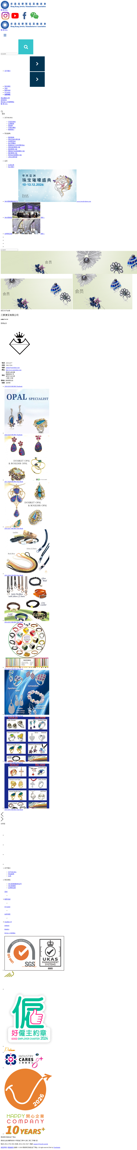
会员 (9, 876)
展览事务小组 (12, 149)
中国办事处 (12, 127)
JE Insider (7, 92)
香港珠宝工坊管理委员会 (16, 145)
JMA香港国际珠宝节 (15, 884)
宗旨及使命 (12, 121)
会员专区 (7, 94)
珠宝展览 (7, 86)
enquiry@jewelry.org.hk (41, 1144)
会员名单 (11, 165)
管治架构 (11, 874)
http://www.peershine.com (13, 370)
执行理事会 (12, 143)
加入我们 (11, 167)
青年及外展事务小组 (15, 155)
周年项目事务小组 (14, 147)
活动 (5, 88)
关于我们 (7, 71)
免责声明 (4, 1147)
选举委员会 (12, 141)
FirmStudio (57, 1147)
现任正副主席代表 (14, 139)
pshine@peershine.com (13, 367)
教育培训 (7, 90)
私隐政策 (11, 1147)
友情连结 (4, 100)
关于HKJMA (12, 872)
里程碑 (10, 125)
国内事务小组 (12, 153)
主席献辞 (11, 123)
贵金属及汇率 (5, 98)
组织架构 (11, 137)
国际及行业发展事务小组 (16, 151)
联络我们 (11, 129)
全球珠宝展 (12, 888)
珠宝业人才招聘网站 (7, 102)
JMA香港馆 (12, 886)
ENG (6, 10)
